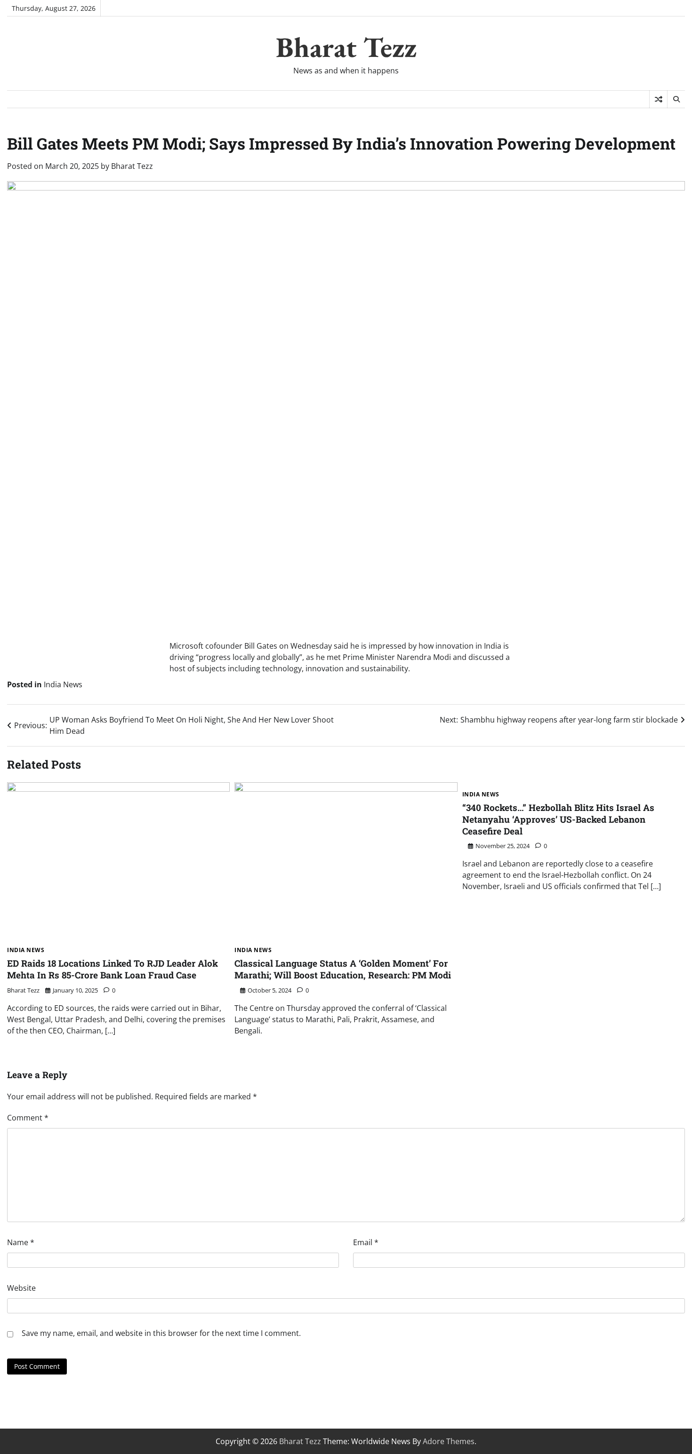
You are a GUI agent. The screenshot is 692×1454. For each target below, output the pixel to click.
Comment (27, 1117)
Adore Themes (449, 1441)
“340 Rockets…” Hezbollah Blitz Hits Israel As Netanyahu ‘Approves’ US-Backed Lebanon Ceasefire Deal (558, 819)
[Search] (676, 99)
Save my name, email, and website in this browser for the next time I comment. (161, 1333)
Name (20, 1242)
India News (63, 684)
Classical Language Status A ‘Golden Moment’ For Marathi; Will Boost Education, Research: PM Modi (342, 969)
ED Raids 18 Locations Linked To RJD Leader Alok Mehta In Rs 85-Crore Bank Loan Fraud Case (112, 969)
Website (21, 1288)
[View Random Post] (658, 99)
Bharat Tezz (346, 47)
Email (365, 1242)
